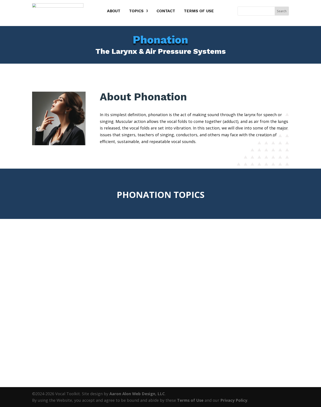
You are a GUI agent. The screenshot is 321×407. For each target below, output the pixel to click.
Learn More (65, 341)
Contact (166, 11)
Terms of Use (199, 11)
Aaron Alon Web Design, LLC (137, 393)
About (113, 11)
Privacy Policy (233, 400)
